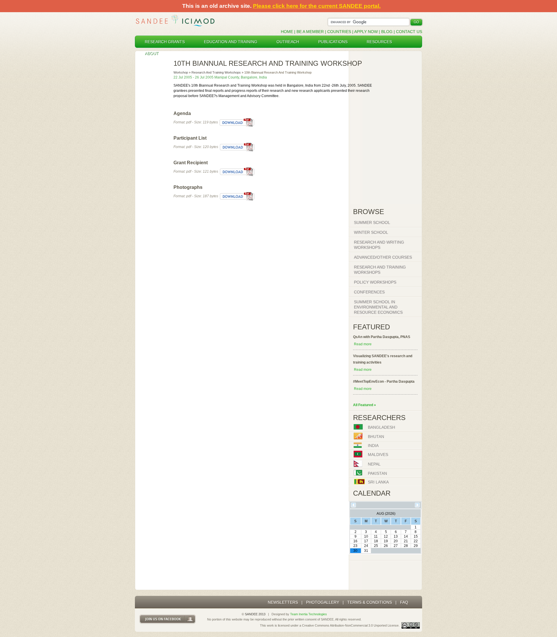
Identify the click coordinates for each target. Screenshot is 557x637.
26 (386, 546)
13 (396, 536)
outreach (287, 41)
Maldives (378, 454)
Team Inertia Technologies (308, 614)
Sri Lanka (378, 482)
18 (376, 541)
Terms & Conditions (369, 602)
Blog (387, 31)
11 (376, 536)
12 (386, 536)
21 (406, 541)
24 (366, 546)
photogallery (322, 602)
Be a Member (310, 31)
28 (406, 546)
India (373, 445)
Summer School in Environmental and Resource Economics (378, 307)
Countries (339, 31)
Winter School (371, 232)
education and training (230, 41)
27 (396, 546)
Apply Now (366, 31)
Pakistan (377, 473)
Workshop (180, 72)
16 (355, 541)
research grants (165, 41)
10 (366, 536)
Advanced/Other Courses (383, 257)
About (152, 53)
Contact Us (409, 31)
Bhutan (376, 436)
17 (366, 541)
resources (379, 41)
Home (287, 31)
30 (355, 551)
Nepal (374, 464)
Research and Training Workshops (216, 72)
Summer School (372, 222)
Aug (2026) (386, 514)
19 (386, 541)
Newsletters (283, 602)
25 (376, 546)
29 (416, 546)
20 (396, 541)
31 (366, 551)
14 (406, 536)
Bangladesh (381, 427)
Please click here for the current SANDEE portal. (317, 6)
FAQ (404, 602)
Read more (363, 344)
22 (416, 541)
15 (416, 536)
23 (355, 546)
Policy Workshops (375, 282)
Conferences (369, 292)
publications (333, 41)
